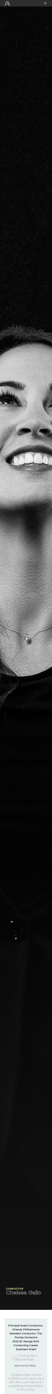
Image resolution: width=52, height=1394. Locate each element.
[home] (6, 3)
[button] (45, 3)
